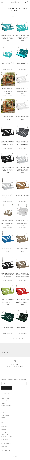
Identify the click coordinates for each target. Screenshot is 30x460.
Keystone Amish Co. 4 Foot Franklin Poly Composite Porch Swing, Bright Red (22, 301)
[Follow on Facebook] (2, 451)
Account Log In (5, 420)
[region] (15, 363)
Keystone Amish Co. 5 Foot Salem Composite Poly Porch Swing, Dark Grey (22, 143)
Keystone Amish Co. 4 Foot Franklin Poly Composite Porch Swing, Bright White (22, 90)
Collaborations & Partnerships (8, 400)
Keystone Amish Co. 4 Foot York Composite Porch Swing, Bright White (7, 195)
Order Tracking (5, 415)
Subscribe (7, 388)
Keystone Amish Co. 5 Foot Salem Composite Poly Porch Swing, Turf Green (7, 328)
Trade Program (5, 398)
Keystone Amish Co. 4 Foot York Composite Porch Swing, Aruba (22, 37)
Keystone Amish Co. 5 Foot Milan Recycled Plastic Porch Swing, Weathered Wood (7, 222)
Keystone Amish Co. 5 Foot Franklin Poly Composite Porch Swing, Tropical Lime (7, 301)
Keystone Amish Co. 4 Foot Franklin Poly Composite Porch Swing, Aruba (7, 37)
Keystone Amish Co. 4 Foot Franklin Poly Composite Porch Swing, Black (7, 143)
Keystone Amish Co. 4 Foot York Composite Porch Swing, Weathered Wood (22, 248)
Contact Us (4, 412)
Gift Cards (3, 429)
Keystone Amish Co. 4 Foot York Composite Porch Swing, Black (7, 275)
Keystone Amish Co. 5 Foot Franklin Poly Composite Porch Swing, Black (7, 169)
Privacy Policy (4, 439)
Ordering (3, 432)
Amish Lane (4, 446)
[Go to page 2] (22, 338)
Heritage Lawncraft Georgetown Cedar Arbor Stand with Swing (7, 90)
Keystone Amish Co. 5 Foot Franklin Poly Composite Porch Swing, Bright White (22, 116)
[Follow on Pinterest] (9, 451)
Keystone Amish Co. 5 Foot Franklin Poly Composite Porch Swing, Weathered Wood (22, 275)
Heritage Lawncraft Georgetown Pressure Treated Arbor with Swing (8, 116)
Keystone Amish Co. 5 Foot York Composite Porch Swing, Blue (7, 248)
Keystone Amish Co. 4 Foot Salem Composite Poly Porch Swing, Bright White (22, 222)
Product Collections (6, 405)
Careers (3, 403)
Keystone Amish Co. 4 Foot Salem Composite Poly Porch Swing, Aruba (22, 64)
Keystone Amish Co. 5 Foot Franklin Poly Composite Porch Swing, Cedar (22, 195)
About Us (3, 396)
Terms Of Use (4, 434)
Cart (2, 422)
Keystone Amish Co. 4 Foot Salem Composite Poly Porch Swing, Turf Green (22, 328)
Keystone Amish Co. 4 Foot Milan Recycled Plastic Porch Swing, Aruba (7, 64)
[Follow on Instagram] (6, 451)
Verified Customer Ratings (7, 436)
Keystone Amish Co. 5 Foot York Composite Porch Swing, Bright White (22, 169)
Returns (3, 417)
